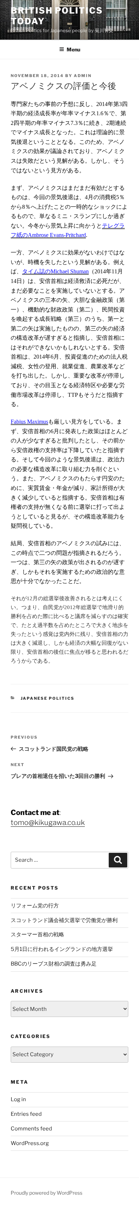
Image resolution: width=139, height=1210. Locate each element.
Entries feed (26, 1114)
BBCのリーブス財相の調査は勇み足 (54, 964)
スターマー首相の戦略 (37, 934)
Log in (18, 1099)
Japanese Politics (48, 698)
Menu (73, 49)
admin (83, 75)
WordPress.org (30, 1143)
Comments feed (31, 1128)
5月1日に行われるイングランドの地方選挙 (62, 949)
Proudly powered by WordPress (46, 1193)
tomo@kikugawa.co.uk (48, 822)
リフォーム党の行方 (35, 905)
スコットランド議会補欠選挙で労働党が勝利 (64, 920)
